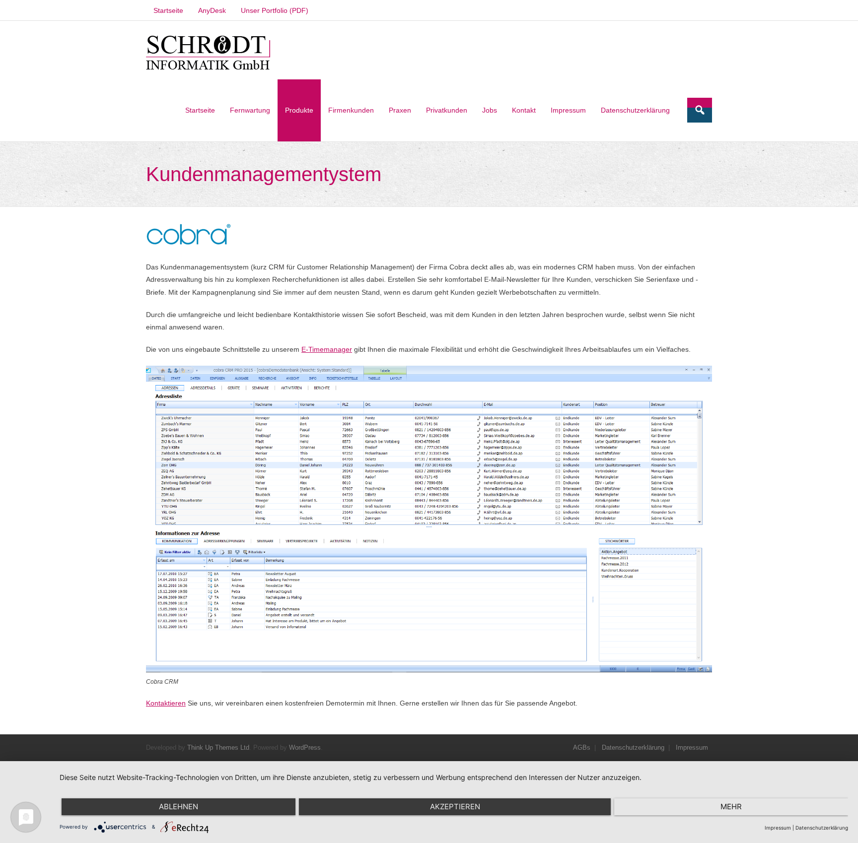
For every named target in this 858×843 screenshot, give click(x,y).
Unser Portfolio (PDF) (274, 10)
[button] (208, 53)
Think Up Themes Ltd (218, 747)
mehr (731, 806)
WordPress (305, 747)
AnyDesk (212, 10)
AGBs (581, 747)
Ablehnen (178, 806)
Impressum (692, 747)
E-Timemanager (326, 349)
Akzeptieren (455, 806)
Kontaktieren (166, 703)
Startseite (168, 10)
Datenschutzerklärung (633, 747)
